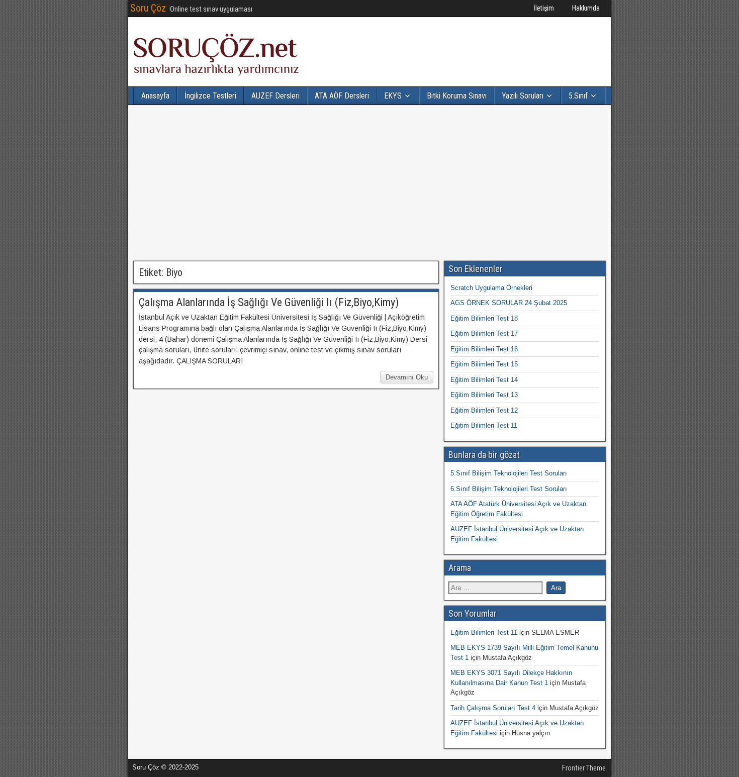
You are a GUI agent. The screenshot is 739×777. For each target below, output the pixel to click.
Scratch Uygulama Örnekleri (491, 288)
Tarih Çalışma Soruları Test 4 (492, 708)
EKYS (393, 96)
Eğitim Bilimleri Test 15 (484, 364)
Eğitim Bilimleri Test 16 (484, 349)
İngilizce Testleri (210, 96)
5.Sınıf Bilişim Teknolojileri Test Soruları (508, 473)
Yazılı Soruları (522, 96)
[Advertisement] (369, 183)
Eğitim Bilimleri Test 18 (484, 318)
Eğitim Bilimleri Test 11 (483, 425)
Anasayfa (155, 96)
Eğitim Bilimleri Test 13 (484, 395)
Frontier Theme (584, 767)
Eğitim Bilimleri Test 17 (484, 333)
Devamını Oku (407, 377)
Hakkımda (586, 8)
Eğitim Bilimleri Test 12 (484, 410)
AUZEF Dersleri (275, 96)
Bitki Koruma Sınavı (457, 96)
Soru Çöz (148, 8)
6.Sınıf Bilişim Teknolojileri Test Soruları (508, 489)
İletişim (543, 8)
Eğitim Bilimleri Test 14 (484, 379)
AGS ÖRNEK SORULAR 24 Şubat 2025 (508, 303)
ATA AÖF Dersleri (342, 96)
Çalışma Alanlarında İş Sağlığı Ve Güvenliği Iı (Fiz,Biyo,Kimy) (269, 302)
